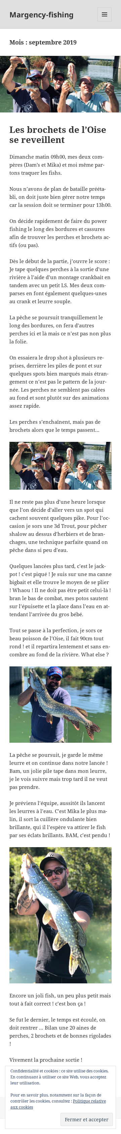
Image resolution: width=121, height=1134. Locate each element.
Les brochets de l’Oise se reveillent (57, 135)
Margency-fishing (41, 14)
